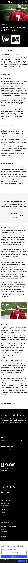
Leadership (3, 519)
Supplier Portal (4, 536)
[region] (14, 552)
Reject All (14, 556)
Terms (2, 538)
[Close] (26, 542)
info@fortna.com (5, 505)
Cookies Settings (14, 552)
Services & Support (5, 522)
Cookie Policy (4, 529)
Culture (3, 512)
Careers (3, 514)
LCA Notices (4, 531)
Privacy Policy (4, 534)
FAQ (2, 517)
